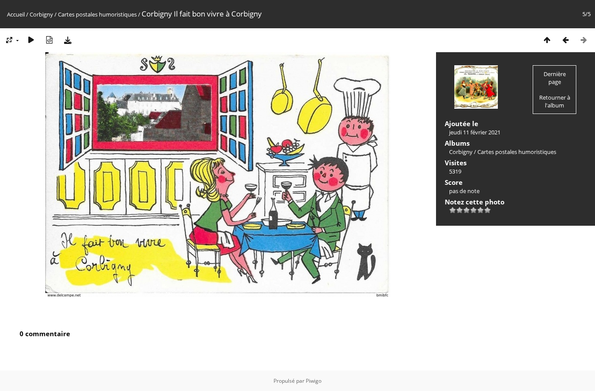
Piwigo (313, 380)
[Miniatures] (547, 40)
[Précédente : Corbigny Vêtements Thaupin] (565, 40)
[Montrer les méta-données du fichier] (49, 40)
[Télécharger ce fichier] (67, 40)
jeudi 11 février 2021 (474, 132)
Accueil (16, 14)
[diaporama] (31, 40)
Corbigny (41, 14)
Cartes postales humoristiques (97, 14)
